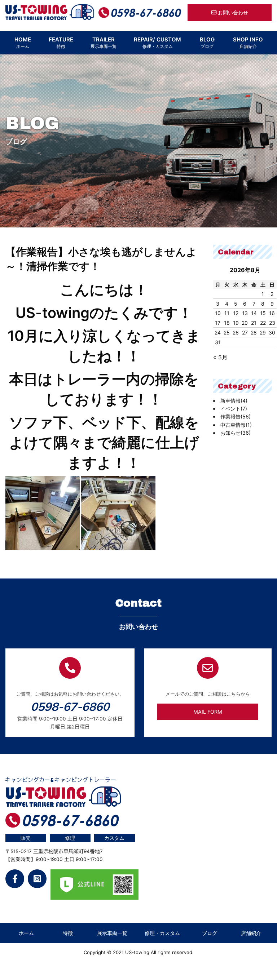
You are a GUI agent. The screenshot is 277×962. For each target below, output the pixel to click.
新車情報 (233, 401)
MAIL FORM (207, 712)
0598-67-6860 (70, 706)
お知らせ (235, 433)
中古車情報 (236, 425)
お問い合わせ (232, 12)
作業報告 (235, 416)
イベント (233, 408)
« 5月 (220, 357)
